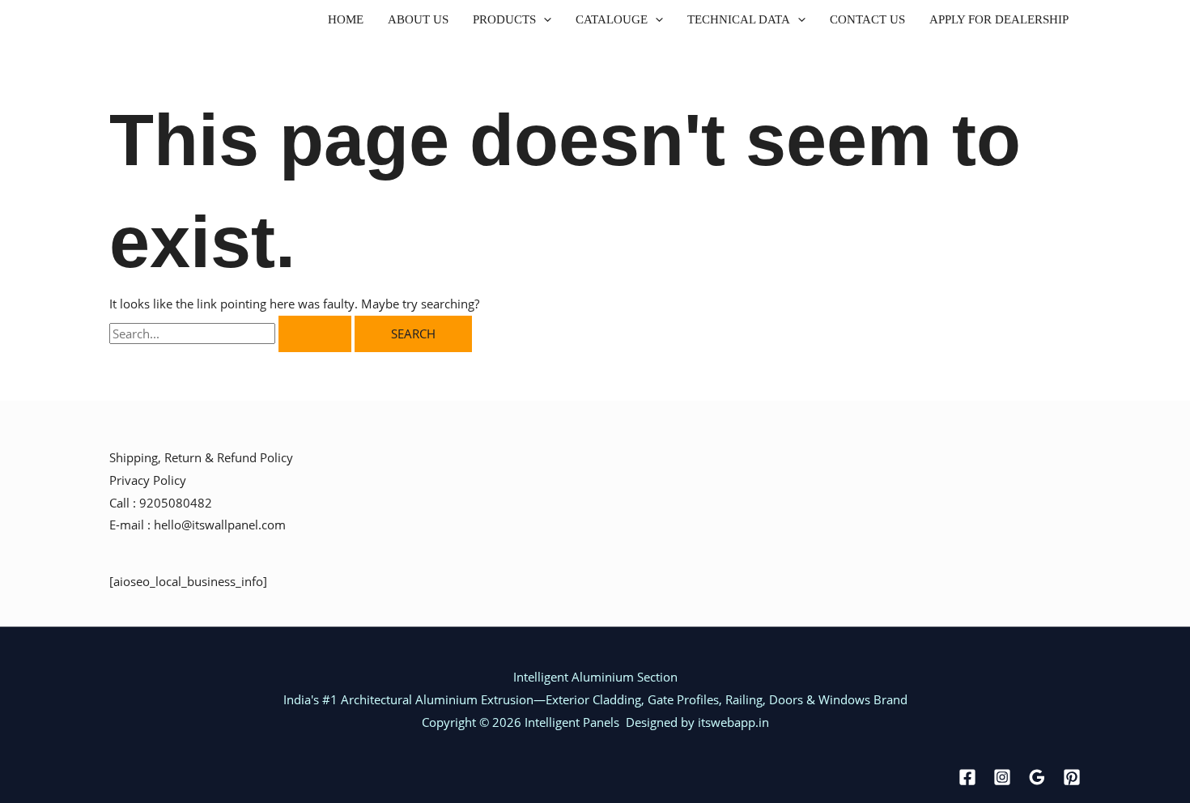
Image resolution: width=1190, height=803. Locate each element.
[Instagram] (1002, 777)
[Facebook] (967, 777)
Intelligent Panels (570, 722)
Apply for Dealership (999, 19)
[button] (543, 19)
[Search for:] (232, 333)
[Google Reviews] (1037, 777)
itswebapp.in (733, 722)
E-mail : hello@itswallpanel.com (197, 524)
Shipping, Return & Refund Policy (201, 457)
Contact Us (867, 19)
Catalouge (612, 19)
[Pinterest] (1072, 777)
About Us (418, 19)
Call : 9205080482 (160, 503)
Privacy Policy (147, 480)
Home (345, 19)
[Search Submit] (314, 334)
